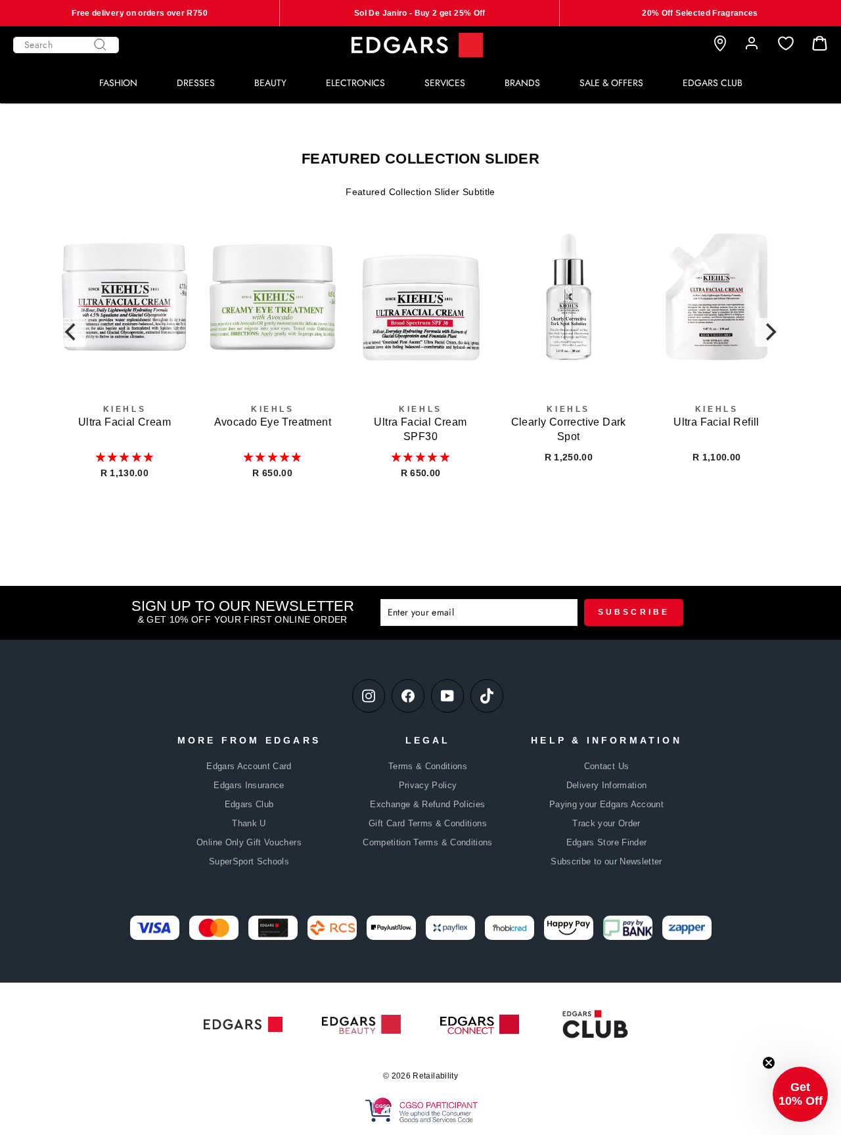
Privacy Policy (428, 785)
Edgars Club (249, 804)
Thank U (248, 823)
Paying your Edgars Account (606, 804)
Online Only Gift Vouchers (249, 842)
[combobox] (66, 45)
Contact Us (606, 766)
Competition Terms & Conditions (428, 842)
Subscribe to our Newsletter (606, 861)
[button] (125, 457)
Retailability (435, 1075)
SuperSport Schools (249, 861)
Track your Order (606, 823)
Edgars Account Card (249, 766)
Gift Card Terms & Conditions (428, 823)
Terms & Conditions (427, 766)
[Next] (769, 332)
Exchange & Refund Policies (427, 804)
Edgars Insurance (249, 785)
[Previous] (71, 332)
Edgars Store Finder (606, 842)
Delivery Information (606, 785)
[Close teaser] (768, 1062)
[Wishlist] (786, 44)
